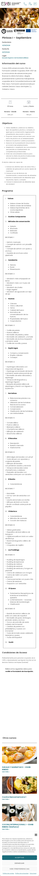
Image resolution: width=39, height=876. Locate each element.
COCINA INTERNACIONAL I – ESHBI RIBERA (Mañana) (17, 825)
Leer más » (5, 772)
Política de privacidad (22, 873)
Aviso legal (33, 873)
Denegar (19, 863)
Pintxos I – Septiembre (16, 38)
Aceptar (19, 857)
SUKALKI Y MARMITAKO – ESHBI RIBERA (16, 768)
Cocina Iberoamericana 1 (14, 797)
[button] (36, 835)
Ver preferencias (19, 869)
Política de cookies (8, 873)
